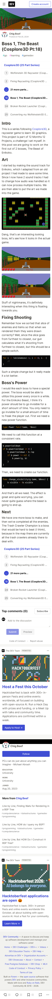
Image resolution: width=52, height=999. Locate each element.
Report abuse (36, 641)
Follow (26, 753)
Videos (43, 947)
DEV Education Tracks (19, 951)
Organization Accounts (34, 955)
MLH (45, 964)
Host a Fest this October (25, 686)
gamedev (28, 55)
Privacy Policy (34, 968)
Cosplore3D (39, 129)
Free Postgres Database (16, 964)
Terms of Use (26, 972)
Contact (38, 959)
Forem (14, 976)
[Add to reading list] (30, 995)
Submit (12, 631)
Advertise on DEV (13, 955)
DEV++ (33, 947)
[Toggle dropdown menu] (48, 650)
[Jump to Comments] (18, 995)
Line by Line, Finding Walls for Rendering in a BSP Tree (25, 811)
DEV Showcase (16, 959)
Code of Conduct (17, 641)
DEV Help (37, 951)
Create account (40, 4)
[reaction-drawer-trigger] (6, 995)
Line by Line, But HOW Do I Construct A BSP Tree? (24, 844)
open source (29, 976)
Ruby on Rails (33, 983)
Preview (27, 631)
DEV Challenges (20, 947)
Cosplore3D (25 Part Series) (22, 65)
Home (7, 947)
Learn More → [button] (12, 923)
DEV (14, 979)
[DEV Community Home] (11, 4)
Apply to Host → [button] (14, 727)
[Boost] (40, 995)
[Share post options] (48, 995)
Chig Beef (14, 33)
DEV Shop (35, 964)
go (5, 55)
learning (15, 55)
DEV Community (10, 936)
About (28, 959)
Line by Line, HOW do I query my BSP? (23, 828)
